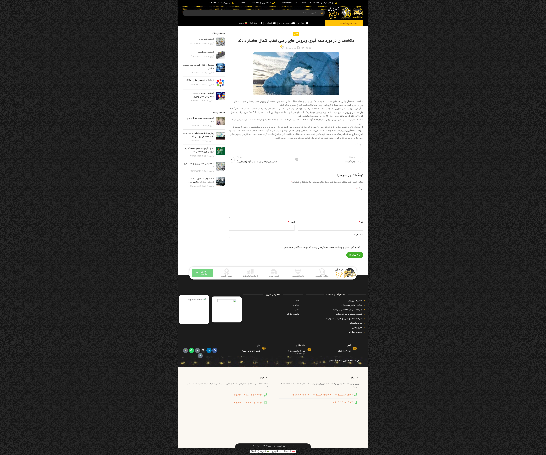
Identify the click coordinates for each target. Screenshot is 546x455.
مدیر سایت (290, 48)
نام (361, 222)
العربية (244, 351)
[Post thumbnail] (220, 42)
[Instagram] (203, 350)
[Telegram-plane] (197, 350)
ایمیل (291, 222)
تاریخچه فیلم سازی (206, 39)
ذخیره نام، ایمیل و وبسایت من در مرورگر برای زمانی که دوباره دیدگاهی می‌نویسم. (322, 247)
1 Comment (195, 43)
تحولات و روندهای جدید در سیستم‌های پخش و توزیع (203, 95)
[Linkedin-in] (209, 350)
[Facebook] (214, 350)
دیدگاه (359, 188)
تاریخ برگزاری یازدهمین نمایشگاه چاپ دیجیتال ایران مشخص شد (199, 150)
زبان (258, 345)
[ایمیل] (355, 348)
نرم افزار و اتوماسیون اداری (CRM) (200, 80)
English (251, 351)
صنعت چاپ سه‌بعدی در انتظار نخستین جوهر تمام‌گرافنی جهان (201, 180)
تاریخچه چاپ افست (206, 52)
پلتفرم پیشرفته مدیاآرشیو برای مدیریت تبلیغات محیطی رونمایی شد (198, 135)
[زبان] (264, 348)
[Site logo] (345, 13)
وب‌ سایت (358, 234)
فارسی (258, 351)
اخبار (296, 33)
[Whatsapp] (191, 350)
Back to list (296, 160)
